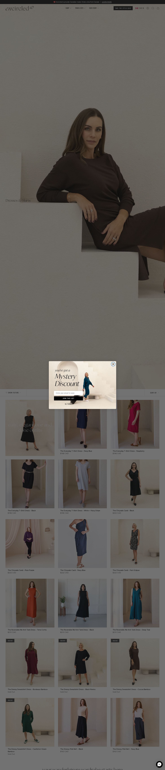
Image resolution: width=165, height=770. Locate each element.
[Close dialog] (113, 364)
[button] (159, 764)
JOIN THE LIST (68, 398)
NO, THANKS (68, 404)
